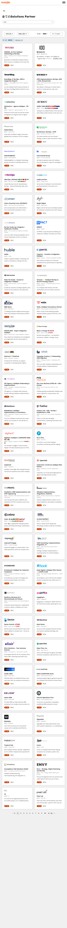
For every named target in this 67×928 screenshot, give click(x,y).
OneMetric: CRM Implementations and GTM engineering (17, 493)
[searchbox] (28, 22)
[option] (8, 34)
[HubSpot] (5, 2)
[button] (13, 40)
